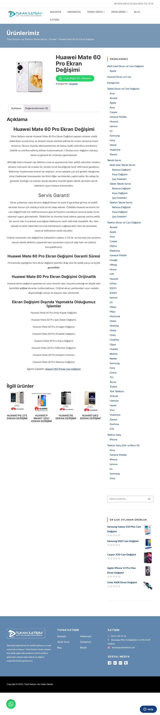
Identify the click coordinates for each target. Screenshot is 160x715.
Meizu (113, 307)
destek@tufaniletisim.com (123, 648)
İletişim (54, 19)
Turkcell (114, 396)
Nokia (113, 321)
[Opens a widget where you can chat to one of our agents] (148, 709)
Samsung (115, 135)
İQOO (113, 288)
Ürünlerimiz (118, 11)
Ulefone (114, 401)
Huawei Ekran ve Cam (119, 77)
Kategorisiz (113, 83)
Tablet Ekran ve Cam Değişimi (123, 89)
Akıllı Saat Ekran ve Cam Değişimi (125, 66)
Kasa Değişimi (120, 174)
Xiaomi (113, 154)
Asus (112, 107)
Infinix (113, 283)
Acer (112, 93)
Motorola (115, 316)
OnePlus (114, 340)
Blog (137, 11)
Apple (113, 71)
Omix (113, 335)
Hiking (113, 265)
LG (111, 131)
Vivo (112, 410)
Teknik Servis (95, 11)
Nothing (114, 326)
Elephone (115, 250)
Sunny (113, 372)
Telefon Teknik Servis (121, 202)
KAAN (113, 293)
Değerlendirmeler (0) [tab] (36, 108)
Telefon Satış (114, 435)
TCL (112, 377)
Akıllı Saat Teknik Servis (122, 165)
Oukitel (114, 349)
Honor (113, 269)
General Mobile (118, 117)
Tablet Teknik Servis (120, 184)
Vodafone (115, 150)
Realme (114, 354)
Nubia (113, 330)
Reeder (113, 358)
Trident (113, 386)
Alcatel (113, 98)
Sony (112, 140)
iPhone (113, 439)
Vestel (113, 145)
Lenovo (114, 126)
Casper (113, 112)
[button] (11, 704)
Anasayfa (55, 11)
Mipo (112, 311)
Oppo (113, 344)
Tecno (113, 382)
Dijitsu (113, 246)
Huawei (73, 84)
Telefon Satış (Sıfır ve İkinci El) (123, 445)
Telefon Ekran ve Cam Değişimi (124, 222)
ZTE (112, 429)
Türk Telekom (117, 391)
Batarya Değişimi (121, 170)
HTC (112, 274)
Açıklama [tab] (16, 108)
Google (114, 260)
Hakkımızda (74, 11)
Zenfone (114, 424)
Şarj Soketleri (119, 179)
